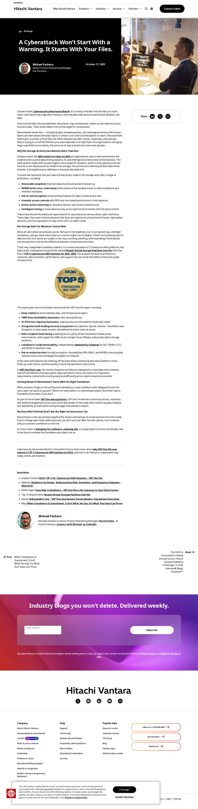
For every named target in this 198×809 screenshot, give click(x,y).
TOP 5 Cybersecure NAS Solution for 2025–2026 (50, 253)
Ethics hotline (66, 748)
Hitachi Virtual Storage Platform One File (89, 250)
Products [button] (84, 8)
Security (63, 758)
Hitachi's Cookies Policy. (76, 797)
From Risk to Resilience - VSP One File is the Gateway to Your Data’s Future (77, 490)
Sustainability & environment (31, 733)
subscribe (152, 630)
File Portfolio (106, 521)
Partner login (109, 748)
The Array (107, 738)
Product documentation (71, 738)
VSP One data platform (54, 399)
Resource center (110, 728)
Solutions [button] (101, 8)
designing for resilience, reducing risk (57, 429)
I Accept (124, 789)
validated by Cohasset (86, 344)
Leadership (22, 753)
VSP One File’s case (30, 369)
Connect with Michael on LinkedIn (77, 524)
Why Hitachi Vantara (64, 8)
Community (65, 733)
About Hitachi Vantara (27, 728)
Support (64, 728)
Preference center (25, 758)
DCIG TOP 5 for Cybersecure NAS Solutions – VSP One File (70, 478)
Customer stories (111, 733)
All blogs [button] (28, 31)
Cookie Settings (124, 797)
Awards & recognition (27, 768)
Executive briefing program (30, 763)
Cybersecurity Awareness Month (51, 111)
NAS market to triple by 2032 (54, 156)
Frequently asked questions (73, 743)
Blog (105, 743)
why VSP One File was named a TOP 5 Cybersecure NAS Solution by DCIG (67, 451)
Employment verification (71, 753)
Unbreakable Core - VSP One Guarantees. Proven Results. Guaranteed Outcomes (74, 499)
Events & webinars (25, 748)
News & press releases (28, 743)
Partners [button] (133, 8)
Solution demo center (113, 753)
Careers (20, 738)
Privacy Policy (147, 653)
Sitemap (177, 798)
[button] (145, 8)
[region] (86, 792)
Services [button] (117, 8)
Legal (167, 798)
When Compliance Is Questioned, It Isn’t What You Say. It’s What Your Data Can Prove (74, 503)
